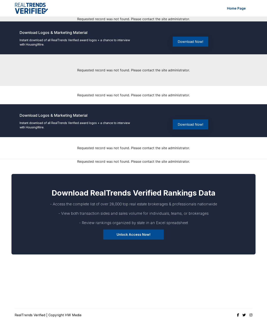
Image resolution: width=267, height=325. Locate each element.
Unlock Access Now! (133, 234)
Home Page (236, 8)
